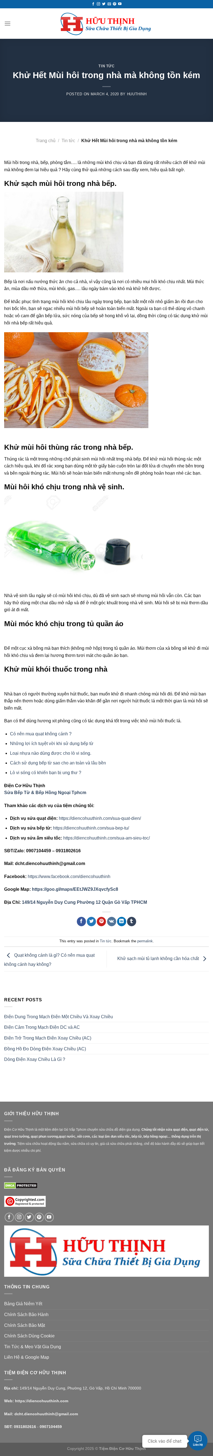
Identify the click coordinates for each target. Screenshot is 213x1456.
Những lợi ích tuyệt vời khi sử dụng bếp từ (51, 743)
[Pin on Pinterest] (101, 921)
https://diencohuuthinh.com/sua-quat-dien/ (100, 818)
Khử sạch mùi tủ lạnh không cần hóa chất (158, 958)
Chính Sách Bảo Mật (24, 1325)
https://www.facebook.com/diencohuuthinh (69, 876)
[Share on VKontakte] (111, 921)
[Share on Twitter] (91, 921)
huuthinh (137, 94)
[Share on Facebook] (81, 921)
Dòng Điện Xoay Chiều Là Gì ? (34, 1059)
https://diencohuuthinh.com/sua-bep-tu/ (91, 828)
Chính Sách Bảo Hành (26, 1314)
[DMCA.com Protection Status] (21, 1185)
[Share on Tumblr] (131, 921)
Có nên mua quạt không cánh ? (41, 733)
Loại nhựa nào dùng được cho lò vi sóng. (50, 753)
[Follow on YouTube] (119, 4)
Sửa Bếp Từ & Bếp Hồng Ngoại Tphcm (45, 792)
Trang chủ (45, 140)
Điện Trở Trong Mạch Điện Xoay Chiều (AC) (47, 1038)
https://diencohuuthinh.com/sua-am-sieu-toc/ (106, 838)
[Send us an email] (109, 4)
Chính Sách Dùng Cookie (29, 1336)
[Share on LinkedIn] (121, 921)
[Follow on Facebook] (93, 4)
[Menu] (7, 23)
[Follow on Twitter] (103, 4)
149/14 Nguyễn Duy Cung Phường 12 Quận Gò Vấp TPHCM (84, 902)
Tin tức (106, 66)
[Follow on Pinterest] (114, 4)
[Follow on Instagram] (98, 4)
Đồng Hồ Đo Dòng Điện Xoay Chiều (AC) (45, 1048)
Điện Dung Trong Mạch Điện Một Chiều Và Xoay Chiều (58, 1016)
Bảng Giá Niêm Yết (23, 1303)
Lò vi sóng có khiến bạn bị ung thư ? (45, 772)
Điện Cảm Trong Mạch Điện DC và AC (42, 1027)
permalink (145, 941)
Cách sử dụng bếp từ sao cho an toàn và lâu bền (58, 763)
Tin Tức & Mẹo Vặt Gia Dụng (32, 1346)
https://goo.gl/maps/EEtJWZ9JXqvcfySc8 (75, 889)
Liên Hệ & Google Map (26, 1357)
